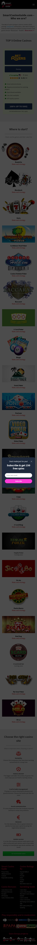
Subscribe (18, 481)
